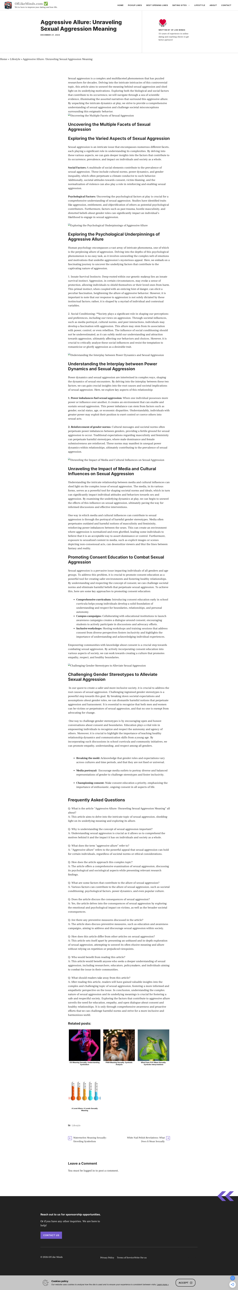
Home (120, 5)
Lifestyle (199, 5)
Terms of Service (125, 1257)
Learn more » (163, 1284)
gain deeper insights (116, 155)
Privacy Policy (107, 1257)
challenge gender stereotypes (100, 721)
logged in (89, 1170)
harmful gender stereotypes (131, 519)
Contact (226, 5)
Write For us (140, 1257)
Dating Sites (179, 5)
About (213, 5)
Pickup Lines (135, 5)
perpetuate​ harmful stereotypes (92, 439)
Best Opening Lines (157, 5)
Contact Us (51, 1235)
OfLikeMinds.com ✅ (31, 4)
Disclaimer (191, 1257)
